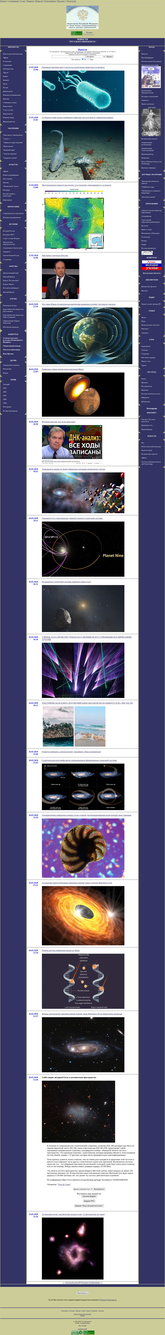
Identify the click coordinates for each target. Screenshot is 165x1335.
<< (64, 1283)
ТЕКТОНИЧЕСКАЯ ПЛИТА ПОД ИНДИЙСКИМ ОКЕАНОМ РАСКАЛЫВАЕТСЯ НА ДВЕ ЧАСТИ (87, 703)
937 (87, 1283)
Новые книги (7, 106)
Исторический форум (11, 288)
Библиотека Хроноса (148, 286)
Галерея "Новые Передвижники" (82, 1314)
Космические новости (149, 139)
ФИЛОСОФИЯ (13, 207)
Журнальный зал (9, 122)
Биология (144, 226)
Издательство (8, 114)
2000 (5, 399)
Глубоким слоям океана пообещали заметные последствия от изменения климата (77, 117)
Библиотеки (145, 402)
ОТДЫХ (152, 311)
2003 (5, 388)
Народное (145, 329)
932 (70, 1283)
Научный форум (9, 277)
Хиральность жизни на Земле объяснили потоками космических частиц (73, 469)
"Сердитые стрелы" (10, 158)
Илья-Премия (8, 354)
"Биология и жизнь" (148, 197)
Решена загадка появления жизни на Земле (61, 950)
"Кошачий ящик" (9, 150)
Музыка (6, 182)
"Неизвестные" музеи (10, 186)
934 (77, 1283)
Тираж (143, 365)
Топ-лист (61, 1)
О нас (22, 1)
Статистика (94, 1310)
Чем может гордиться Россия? (55, 255)
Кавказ (5, 76)
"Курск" (6, 73)
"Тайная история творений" (13, 142)
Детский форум (8, 292)
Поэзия (5, 88)
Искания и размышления (12, 95)
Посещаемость (146, 386)
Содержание (13, 1)
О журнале (145, 354)
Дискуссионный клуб (10, 273)
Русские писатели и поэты (150, 394)
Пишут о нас (146, 361)
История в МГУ (8, 235)
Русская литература (148, 248)
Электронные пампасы (11, 365)
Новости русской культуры (13, 54)
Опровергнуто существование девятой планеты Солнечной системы (72, 518)
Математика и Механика (150, 233)
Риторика (6, 190)
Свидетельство (79, 51)
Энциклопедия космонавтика (146, 144)
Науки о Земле (146, 229)
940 (98, 1283)
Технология (145, 237)
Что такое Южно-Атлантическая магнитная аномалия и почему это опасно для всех (79, 304)
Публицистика (8, 69)
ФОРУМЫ (13, 266)
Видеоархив (7, 200)
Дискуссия (71, 1)
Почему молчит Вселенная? (151, 61)
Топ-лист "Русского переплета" (148, 420)
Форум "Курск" (8, 284)
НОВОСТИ (151, 436)
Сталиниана (7, 260)
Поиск (143, 379)
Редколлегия (145, 346)
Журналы (144, 390)
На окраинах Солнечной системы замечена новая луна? (66, 582)
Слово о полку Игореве (11, 238)
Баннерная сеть (146, 425)
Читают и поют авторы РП (151, 304)
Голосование (50, 1)
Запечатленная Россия (11, 255)
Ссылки (88, 1310)
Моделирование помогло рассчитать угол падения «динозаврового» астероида (76, 185)
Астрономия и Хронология (12, 248)
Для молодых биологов (152, 273)
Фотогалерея (7, 179)
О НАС (151, 340)
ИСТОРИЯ (13, 224)
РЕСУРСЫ (151, 372)
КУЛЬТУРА (13, 165)
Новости (39, 1)
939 (94, 1283)
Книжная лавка (8, 117)
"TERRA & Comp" (147, 187)
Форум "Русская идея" (11, 280)
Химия (143, 244)
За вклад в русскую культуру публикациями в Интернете (13, 340)
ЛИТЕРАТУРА (13, 47)
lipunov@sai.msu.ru (108, 1300)
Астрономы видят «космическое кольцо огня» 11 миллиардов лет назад (73, 1214)
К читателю (7, 61)
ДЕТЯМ (13, 360)
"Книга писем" (8, 146)
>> (101, 1283)
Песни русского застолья (150, 325)
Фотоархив (7, 407)
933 (73, 1283)
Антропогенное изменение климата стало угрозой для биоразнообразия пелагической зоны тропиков (86, 815)
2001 (5, 396)
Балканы (6, 80)
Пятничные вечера (9, 305)
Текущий (6, 384)
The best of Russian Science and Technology (151, 463)
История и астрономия (149, 96)
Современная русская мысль (13, 213)
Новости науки (146, 450)
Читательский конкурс (11, 350)
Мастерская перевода (11, 327)
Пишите (30, 1)
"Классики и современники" (13, 135)
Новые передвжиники (11, 175)
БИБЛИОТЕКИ (152, 280)
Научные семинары (148, 168)
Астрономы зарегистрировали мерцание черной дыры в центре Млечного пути (77, 883)
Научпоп (144, 291)
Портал (3, 1)
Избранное (145, 397)
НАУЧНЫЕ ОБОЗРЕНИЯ (152, 174)
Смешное (144, 333)
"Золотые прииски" (10, 154)
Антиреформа (146, 216)
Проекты (144, 382)
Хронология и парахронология (9, 243)
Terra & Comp (64, 1184)
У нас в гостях (8, 110)
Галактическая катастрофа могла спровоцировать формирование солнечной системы (79, 760)
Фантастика (7, 369)
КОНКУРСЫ (13, 334)
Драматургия (8, 91)
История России (9, 231)
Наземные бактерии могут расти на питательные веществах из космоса (73, 67)
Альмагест (6, 252)
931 (66, 1283)
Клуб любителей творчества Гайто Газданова (13, 316)
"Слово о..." (7, 139)
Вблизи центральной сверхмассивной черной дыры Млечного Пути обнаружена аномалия (82, 1014)
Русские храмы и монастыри (9, 195)
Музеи (143, 317)
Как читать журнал (148, 357)
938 (91, 1283)
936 (84, 1283)
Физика (144, 241)
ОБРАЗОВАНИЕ (152, 204)
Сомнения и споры (10, 102)
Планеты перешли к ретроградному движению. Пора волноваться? (71, 752)
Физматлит (145, 158)
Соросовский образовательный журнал (150, 221)
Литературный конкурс (12, 346)
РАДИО (152, 297)
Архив (83, 1310)
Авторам (144, 350)
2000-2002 (152, 108)
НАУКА (152, 47)
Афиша (5, 58)
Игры (143, 321)
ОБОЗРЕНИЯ (13, 128)
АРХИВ (13, 380)
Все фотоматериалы (10, 411)
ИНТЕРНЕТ (151, 413)
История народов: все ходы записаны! (58, 422)
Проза (5, 84)
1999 (5, 403)
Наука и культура (147, 104)
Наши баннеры (146, 429)
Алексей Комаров (85, 1323)
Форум (5, 373)
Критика (6, 99)
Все (142, 443)
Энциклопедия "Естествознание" (147, 149)
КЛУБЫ (13, 299)
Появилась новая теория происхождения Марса (63, 369)
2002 (5, 392)
